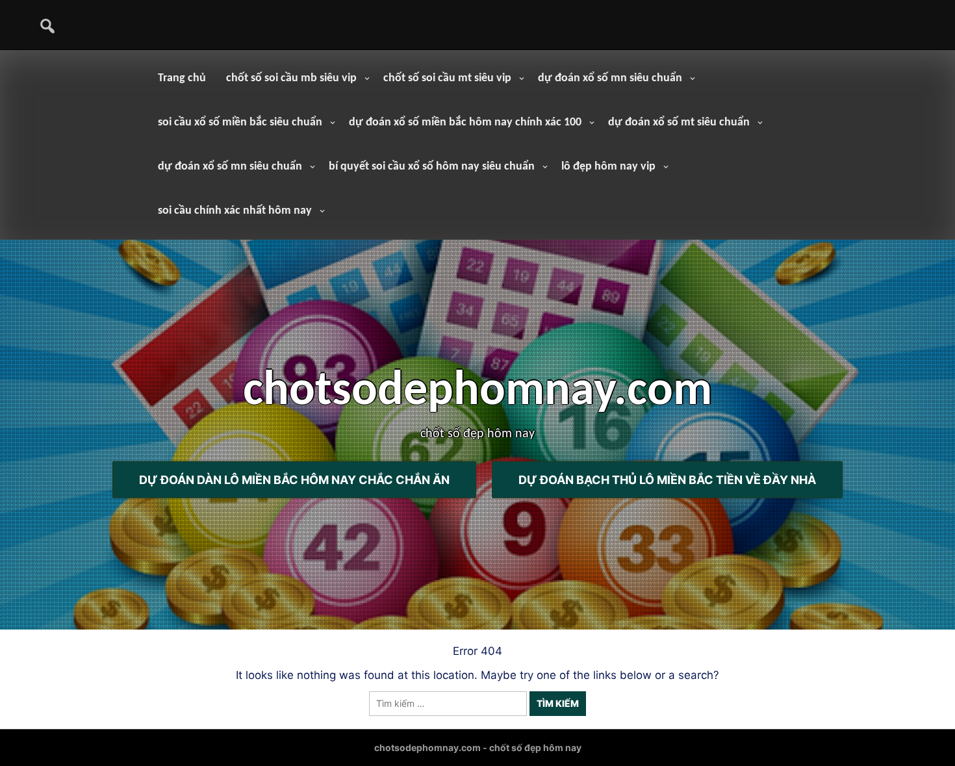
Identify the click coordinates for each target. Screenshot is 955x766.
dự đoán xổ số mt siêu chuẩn (679, 122)
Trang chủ (182, 78)
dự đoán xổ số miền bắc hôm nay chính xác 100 (465, 122)
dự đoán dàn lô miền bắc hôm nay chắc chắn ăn (294, 479)
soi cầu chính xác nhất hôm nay (235, 211)
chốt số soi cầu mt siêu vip (447, 78)
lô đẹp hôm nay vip (608, 166)
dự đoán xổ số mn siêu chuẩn (610, 78)
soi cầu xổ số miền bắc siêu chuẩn (240, 122)
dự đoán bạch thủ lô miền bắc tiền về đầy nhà (667, 479)
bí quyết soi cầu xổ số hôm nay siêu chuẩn (432, 166)
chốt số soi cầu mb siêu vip (291, 78)
